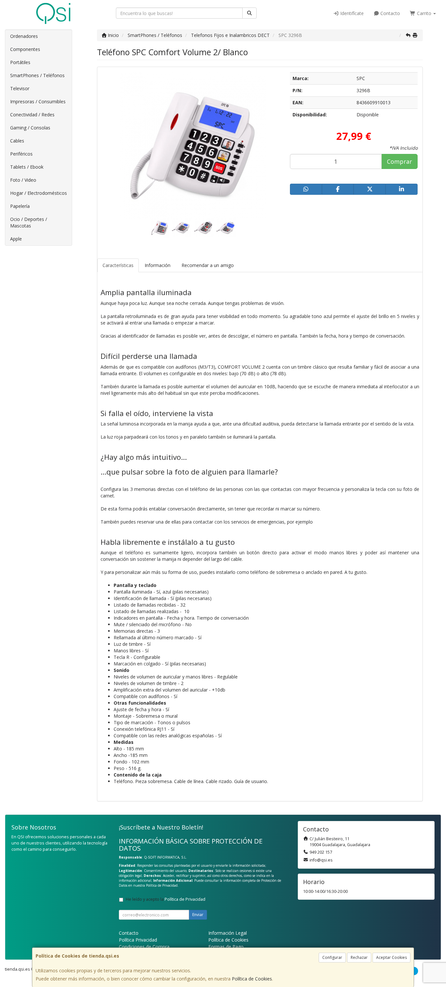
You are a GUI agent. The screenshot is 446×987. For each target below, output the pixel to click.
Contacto (389, 13)
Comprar (399, 161)
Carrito (424, 13)
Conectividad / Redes (32, 114)
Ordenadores (24, 36)
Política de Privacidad (162, 885)
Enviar (197, 914)
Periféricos (21, 154)
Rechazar (359, 957)
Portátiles (20, 62)
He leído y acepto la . (166, 899)
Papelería (20, 206)
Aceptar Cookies (391, 957)
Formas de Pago (226, 947)
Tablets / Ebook (26, 167)
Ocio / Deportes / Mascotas (28, 222)
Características (118, 265)
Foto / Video (23, 180)
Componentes (25, 49)
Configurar (332, 957)
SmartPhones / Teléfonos (37, 75)
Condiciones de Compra (144, 947)
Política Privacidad (138, 940)
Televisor (19, 88)
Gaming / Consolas (30, 128)
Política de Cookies (252, 979)
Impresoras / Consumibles (38, 101)
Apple (16, 239)
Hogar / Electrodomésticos (38, 193)
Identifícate (351, 13)
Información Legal (227, 933)
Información (157, 265)
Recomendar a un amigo (208, 265)
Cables (17, 141)
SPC (361, 78)
